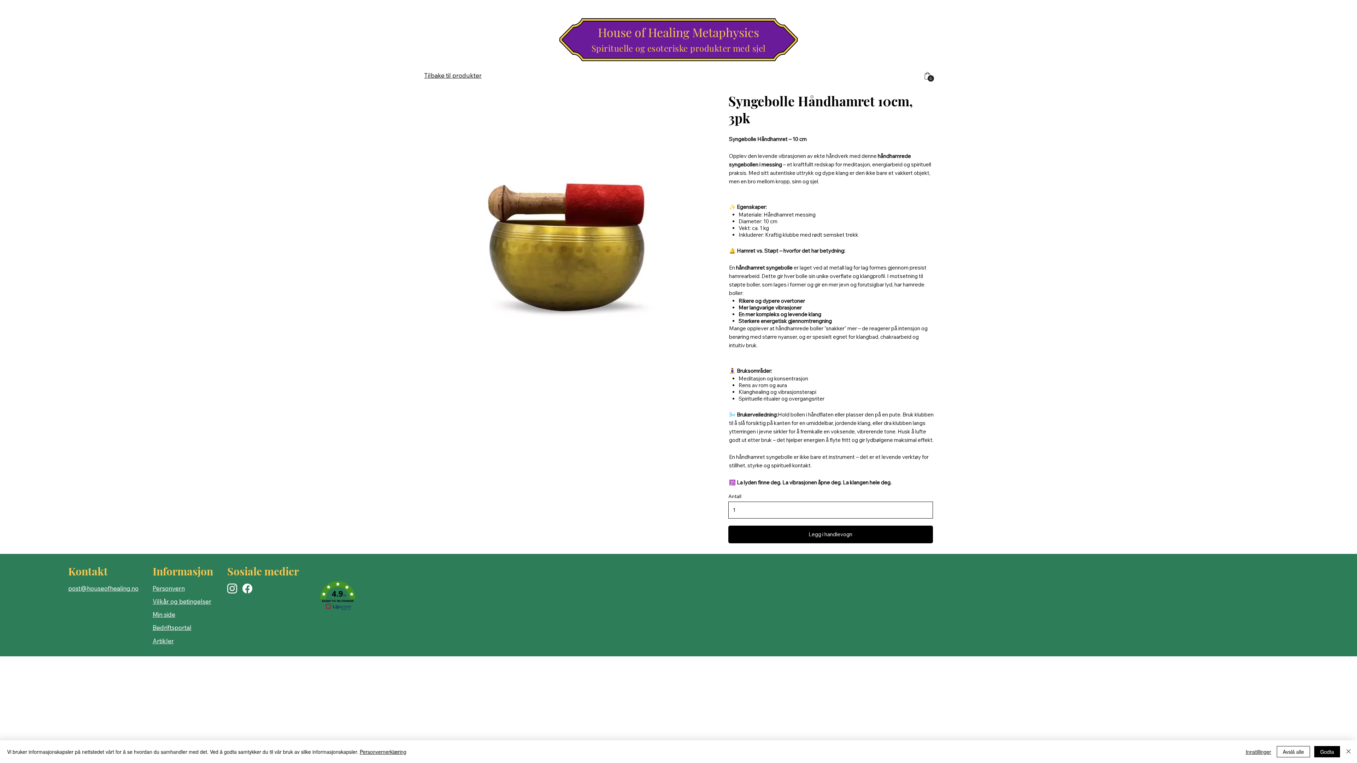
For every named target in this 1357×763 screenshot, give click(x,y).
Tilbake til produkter (453, 75)
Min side (164, 614)
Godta (1327, 751)
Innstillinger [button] (1258, 751)
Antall (734, 496)
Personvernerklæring (383, 751)
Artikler (163, 641)
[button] (338, 596)
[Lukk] (1348, 751)
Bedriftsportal (172, 627)
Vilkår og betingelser (182, 601)
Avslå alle (1293, 751)
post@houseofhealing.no (103, 588)
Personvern (169, 588)
